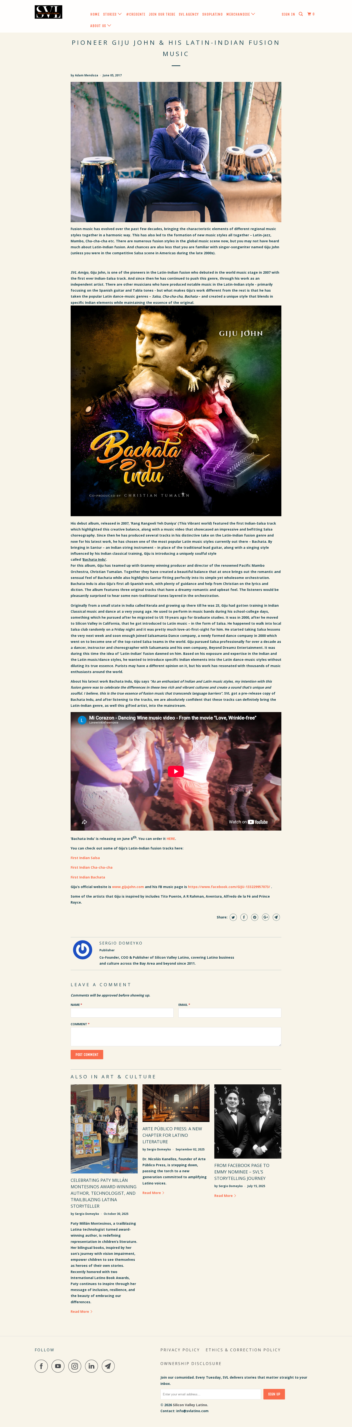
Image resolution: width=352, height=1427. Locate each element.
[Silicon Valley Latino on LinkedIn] (93, 1366)
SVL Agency (189, 14)
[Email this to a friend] (276, 917)
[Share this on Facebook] (243, 917)
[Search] (301, 14)
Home (95, 14)
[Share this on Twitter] (232, 917)
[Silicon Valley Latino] (59, 13)
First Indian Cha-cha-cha (92, 867)
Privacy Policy (180, 1350)
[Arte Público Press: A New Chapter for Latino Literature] (176, 1103)
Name (76, 1004)
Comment (80, 1024)
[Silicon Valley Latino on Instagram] (76, 1366)
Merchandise (238, 14)
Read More (80, 1311)
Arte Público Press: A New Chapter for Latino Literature (172, 1135)
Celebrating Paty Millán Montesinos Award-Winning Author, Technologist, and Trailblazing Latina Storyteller (103, 1193)
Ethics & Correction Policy (243, 1350)
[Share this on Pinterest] (254, 917)
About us (98, 25)
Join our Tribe (162, 14)
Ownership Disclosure (191, 1363)
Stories (110, 14)
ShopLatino (212, 14)
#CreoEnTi (135, 14)
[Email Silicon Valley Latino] (110, 1366)
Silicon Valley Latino (190, 1405)
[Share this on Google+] (265, 917)
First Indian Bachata (88, 877)
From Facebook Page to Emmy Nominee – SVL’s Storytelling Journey (241, 1171)
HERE (171, 838)
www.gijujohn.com (128, 886)
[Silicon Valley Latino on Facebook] (43, 1366)
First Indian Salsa (85, 857)
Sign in (288, 14)
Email (184, 1004)
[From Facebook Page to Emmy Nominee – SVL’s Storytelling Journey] (247, 1121)
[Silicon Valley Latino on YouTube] (59, 1366)
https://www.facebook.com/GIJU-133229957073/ (229, 886)
